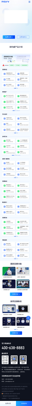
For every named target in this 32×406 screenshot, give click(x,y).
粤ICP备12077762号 (19, 389)
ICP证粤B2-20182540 (7, 389)
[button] (14, 110)
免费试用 (8, 37)
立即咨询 (22, 37)
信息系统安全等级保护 (8, 391)
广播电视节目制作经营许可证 (9, 396)
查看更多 (15, 294)
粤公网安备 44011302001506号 (11, 393)
